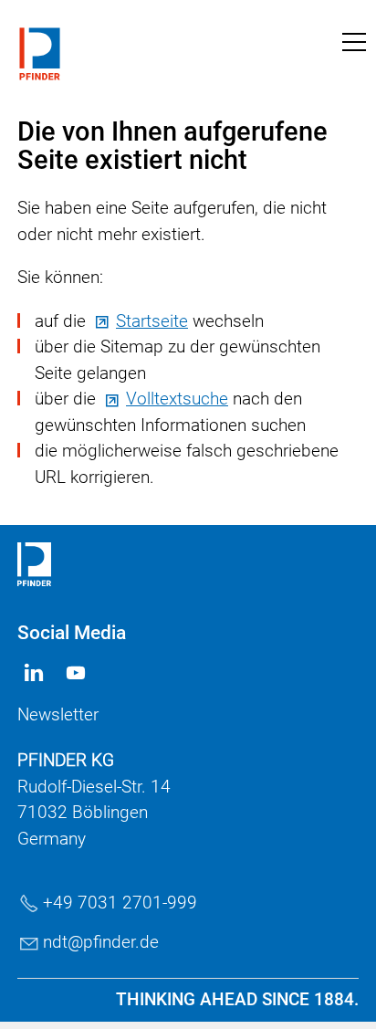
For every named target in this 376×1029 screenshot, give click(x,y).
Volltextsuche (177, 398)
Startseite (152, 320)
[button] (354, 42)
